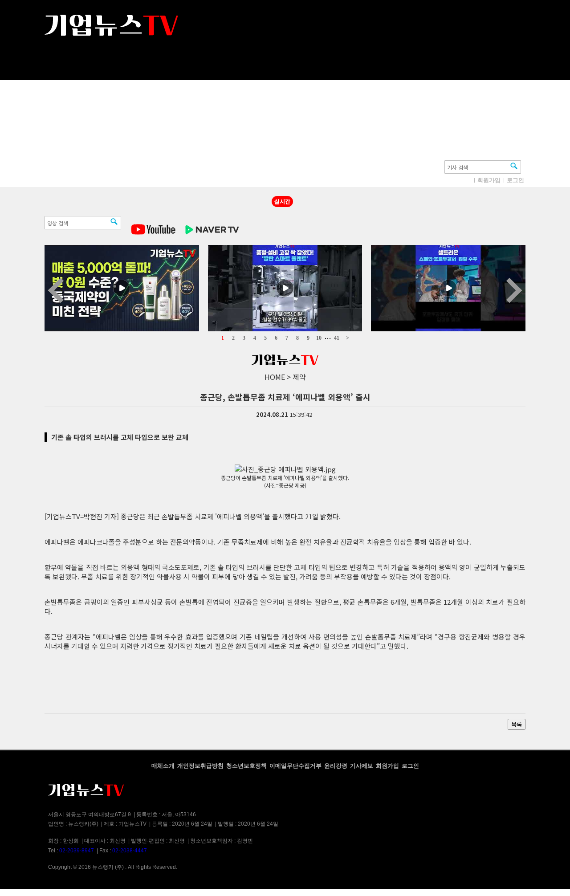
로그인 (515, 180)
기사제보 (361, 765)
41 (336, 338)
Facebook (490, 691)
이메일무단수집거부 (295, 765)
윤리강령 (335, 765)
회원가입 (489, 180)
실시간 (282, 201)
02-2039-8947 (76, 850)
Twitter (466, 691)
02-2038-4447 (129, 850)
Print (442, 691)
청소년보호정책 (246, 765)
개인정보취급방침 (200, 765)
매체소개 (163, 765)
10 (319, 338)
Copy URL (514, 691)
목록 (516, 724)
